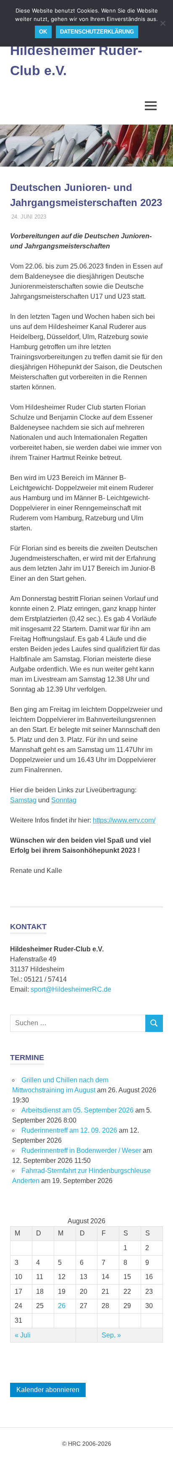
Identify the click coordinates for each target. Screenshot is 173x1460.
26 (62, 1305)
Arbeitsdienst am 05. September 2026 (77, 1110)
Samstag (23, 800)
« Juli (23, 1335)
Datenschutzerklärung (97, 32)
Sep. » (111, 1335)
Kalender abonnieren (47, 1389)
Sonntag (63, 800)
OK (43, 32)
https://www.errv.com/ (124, 820)
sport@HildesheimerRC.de (71, 989)
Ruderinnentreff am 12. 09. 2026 (69, 1130)
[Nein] (162, 23)
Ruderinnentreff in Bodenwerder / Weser (81, 1150)
